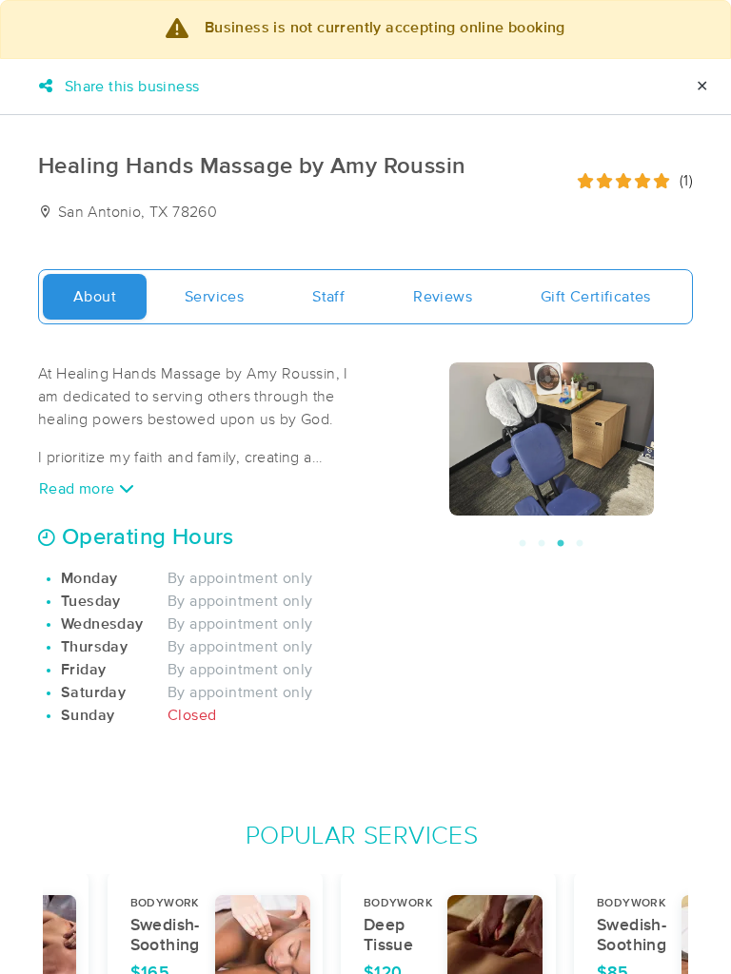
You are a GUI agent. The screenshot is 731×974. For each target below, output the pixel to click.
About (94, 296)
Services (214, 296)
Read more (79, 489)
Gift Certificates (596, 296)
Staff (328, 296)
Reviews (442, 296)
